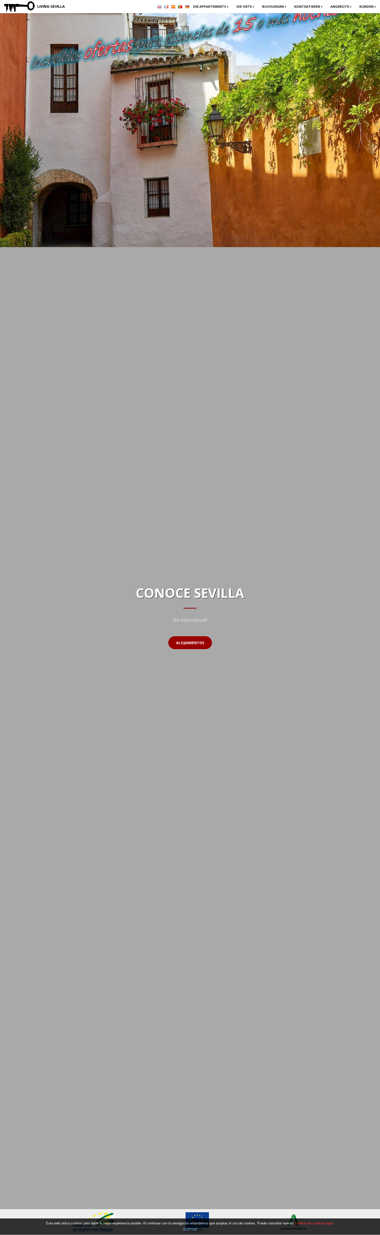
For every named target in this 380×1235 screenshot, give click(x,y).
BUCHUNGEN (273, 6)
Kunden (366, 6)
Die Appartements (209, 6)
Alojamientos (190, 642)
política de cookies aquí (314, 1223)
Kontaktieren (307, 6)
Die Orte (244, 6)
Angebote (339, 6)
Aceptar (190, 1230)
